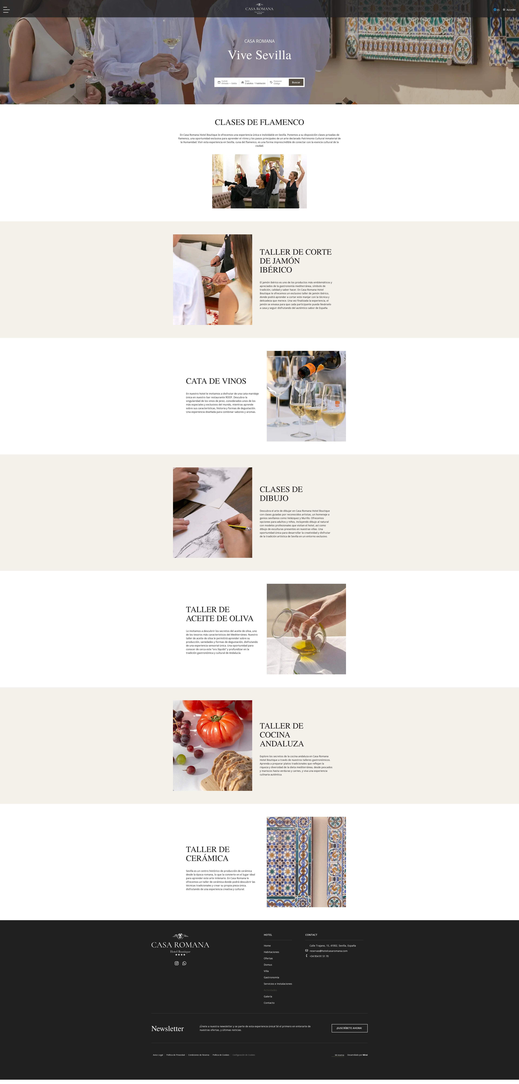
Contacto (269, 1002)
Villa (266, 971)
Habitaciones (271, 952)
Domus (268, 964)
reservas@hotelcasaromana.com (328, 950)
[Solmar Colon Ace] (184, 963)
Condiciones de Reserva (198, 1055)
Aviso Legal (158, 1055)
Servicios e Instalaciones (278, 983)
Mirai (365, 1055)
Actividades (270, 990)
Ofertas (268, 958)
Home (267, 945)
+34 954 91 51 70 (319, 956)
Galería (268, 996)
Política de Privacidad (175, 1055)
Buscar (296, 82)
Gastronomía (271, 977)
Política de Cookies (221, 1055)
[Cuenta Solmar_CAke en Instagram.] (176, 963)
